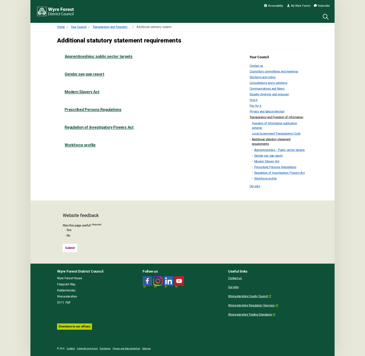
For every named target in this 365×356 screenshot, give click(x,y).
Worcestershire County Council (248, 296)
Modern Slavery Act (82, 92)
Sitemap (146, 348)
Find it (253, 100)
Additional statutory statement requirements (271, 142)
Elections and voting (262, 77)
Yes (69, 230)
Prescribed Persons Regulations (93, 109)
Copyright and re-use (87, 348)
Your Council (259, 57)
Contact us (256, 66)
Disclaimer (105, 348)
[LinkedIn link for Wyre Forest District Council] (168, 281)
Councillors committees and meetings (274, 71)
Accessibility (275, 5)
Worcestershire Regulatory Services (251, 305)
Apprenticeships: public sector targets (99, 56)
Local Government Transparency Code (276, 133)
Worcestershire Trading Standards (250, 314)
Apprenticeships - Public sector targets (279, 150)
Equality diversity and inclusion (269, 94)
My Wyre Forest (300, 5)
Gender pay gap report (84, 74)
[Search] (325, 16)
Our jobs (255, 186)
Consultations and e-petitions (268, 83)
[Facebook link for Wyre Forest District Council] (147, 281)
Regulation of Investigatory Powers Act (99, 127)
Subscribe (324, 5)
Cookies (71, 348)
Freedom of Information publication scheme (274, 126)
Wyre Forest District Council (55, 11)
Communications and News (267, 88)
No (68, 235)
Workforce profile (80, 145)
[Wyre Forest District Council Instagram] (158, 281)
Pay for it (255, 106)
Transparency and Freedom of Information (276, 117)
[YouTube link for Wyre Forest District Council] (179, 281)
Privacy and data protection (267, 111)
